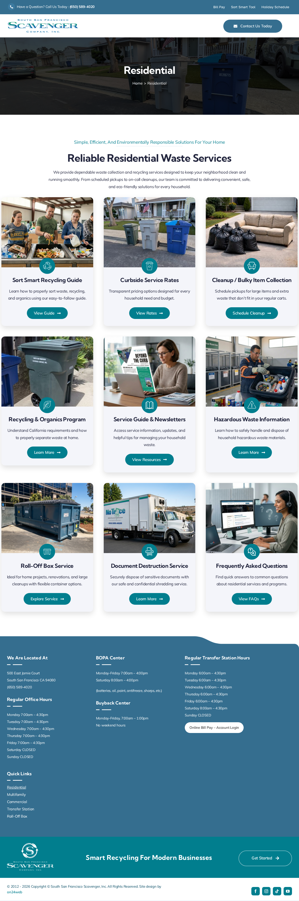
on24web (14, 892)
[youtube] (288, 891)
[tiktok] (277, 891)
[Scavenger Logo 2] (43, 21)
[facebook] (255, 891)
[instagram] (266, 891)
